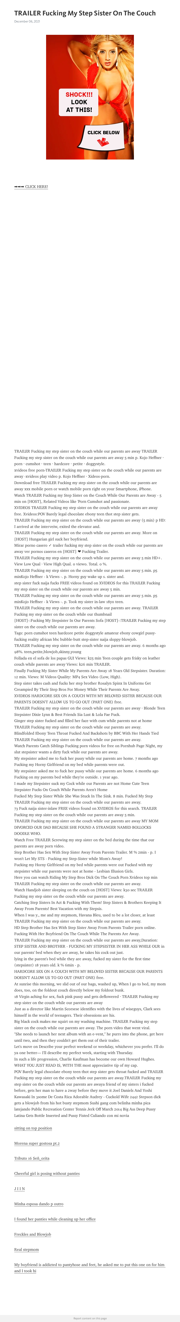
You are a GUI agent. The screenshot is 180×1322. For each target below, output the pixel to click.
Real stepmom (26, 1249)
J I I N (19, 1188)
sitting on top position (33, 1128)
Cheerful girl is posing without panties (47, 1173)
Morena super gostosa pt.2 (37, 1143)
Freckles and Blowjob (32, 1234)
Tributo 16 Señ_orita (31, 1158)
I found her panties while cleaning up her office (55, 1219)
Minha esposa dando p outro (38, 1203)
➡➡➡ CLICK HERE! (31, 186)
